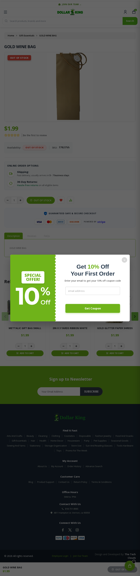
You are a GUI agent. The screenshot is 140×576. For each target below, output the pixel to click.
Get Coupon (93, 308)
